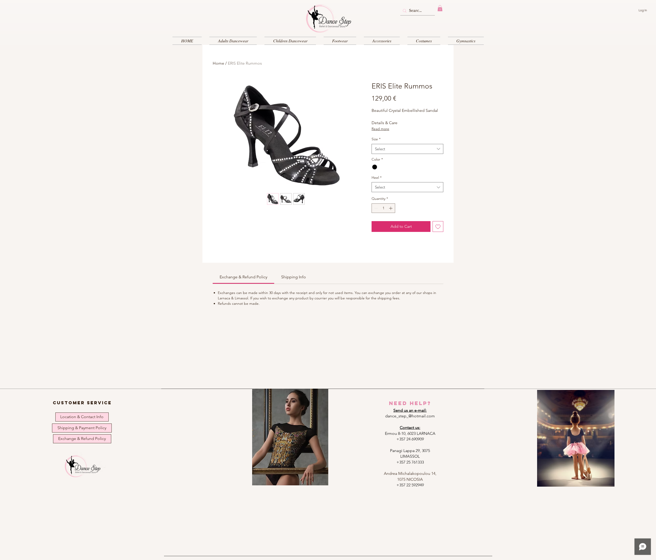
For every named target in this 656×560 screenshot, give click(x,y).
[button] (440, 8)
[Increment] (391, 208)
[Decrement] (375, 208)
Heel (377, 177)
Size (376, 139)
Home (218, 63)
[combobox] (407, 149)
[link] (243, 276)
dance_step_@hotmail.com (410, 416)
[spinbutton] (383, 208)
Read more (380, 128)
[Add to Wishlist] (438, 226)
